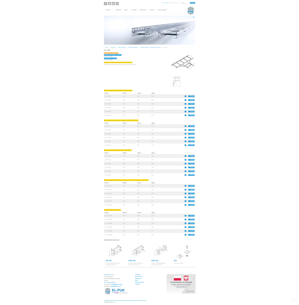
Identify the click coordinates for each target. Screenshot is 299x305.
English (167, 2)
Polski (163, 2)
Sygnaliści (137, 284)
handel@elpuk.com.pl (117, 284)
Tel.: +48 (106, 282)
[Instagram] (117, 3)
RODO (136, 280)
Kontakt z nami (138, 276)
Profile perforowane (141, 300)
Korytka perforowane (117, 300)
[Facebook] (105, 3)
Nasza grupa (138, 278)
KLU (175, 261)
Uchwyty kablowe (108, 300)
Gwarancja (137, 274)
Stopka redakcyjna (139, 282)
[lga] (183, 62)
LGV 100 (108, 261)
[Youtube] (109, 3)
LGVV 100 (154, 261)
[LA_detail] (176, 81)
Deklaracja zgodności (111, 53)
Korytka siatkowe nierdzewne (129, 300)
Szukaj (192, 2)
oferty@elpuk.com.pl (115, 286)
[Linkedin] (113, 3)
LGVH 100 (131, 261)
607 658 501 (112, 282)
